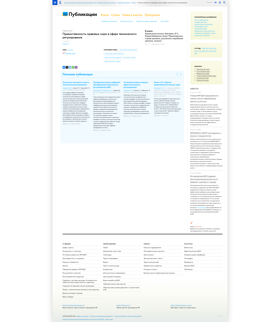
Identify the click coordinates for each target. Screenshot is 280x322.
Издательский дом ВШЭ (192, 251)
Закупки (65, 266)
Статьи (115, 15)
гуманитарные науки (201, 26)
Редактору (220, 316)
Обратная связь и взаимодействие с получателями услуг (121, 288)
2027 (207, 48)
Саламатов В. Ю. (67, 88)
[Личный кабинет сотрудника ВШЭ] (219, 2)
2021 (207, 51)
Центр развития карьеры (112, 277)
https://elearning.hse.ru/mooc (181, 305)
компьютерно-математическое (204, 31)
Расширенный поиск (127, 21)
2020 (211, 51)
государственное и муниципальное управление (203, 23)
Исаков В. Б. (66, 44)
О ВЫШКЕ (67, 244)
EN (211, 2)
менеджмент (207, 33)
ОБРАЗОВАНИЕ (109, 244)
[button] (117, 78)
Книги (105, 15)
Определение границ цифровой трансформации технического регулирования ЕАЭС (106, 84)
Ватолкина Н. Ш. (108, 90)
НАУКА (147, 244)
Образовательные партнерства (114, 284)
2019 (214, 51)
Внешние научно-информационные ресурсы (159, 273)
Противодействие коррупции (73, 277)
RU (208, 2)
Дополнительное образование (114, 273)
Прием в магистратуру (111, 266)
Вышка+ (105, 262)
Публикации (83, 14)
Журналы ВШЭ (189, 266)
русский (70, 50)
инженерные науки (200, 29)
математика (198, 33)
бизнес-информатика (201, 20)
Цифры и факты (68, 247)
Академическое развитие (153, 266)
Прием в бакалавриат (110, 258)
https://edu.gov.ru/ (123, 305)
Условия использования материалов (101, 316)
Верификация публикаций (109, 21)
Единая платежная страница (72, 293)
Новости (194, 88)
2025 (214, 48)
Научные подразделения (152, 247)
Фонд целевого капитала (71, 273)
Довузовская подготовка (112, 251)
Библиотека (188, 247)
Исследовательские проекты (154, 251)
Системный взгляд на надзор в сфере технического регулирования (136, 84)
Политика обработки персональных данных (127, 316)
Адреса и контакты (82, 316)
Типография (188, 258)
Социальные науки (203, 78)
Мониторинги (149, 255)
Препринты (152, 15)
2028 (203, 48)
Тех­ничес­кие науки (203, 80)
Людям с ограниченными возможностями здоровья (81, 289)
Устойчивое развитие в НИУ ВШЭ (75, 255)
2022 (203, 51)
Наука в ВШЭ (164, 21)
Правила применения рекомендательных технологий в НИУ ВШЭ (83, 319)
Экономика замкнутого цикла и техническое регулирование (76, 83)
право (214, 33)
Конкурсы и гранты (150, 269)
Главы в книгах (132, 15)
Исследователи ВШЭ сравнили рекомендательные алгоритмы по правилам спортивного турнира (204, 179)
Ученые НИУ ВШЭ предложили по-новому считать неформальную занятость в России (204, 98)
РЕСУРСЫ (188, 244)
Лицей (105, 247)
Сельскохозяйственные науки (206, 76)
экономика (206, 35)
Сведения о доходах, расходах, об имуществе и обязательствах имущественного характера (80, 281)
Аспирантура (107, 269)
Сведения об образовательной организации (78, 286)
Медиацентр (188, 262)
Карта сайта (109, 319)
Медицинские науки (203, 73)
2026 (211, 48)
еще (195, 53)
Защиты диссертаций (151, 262)
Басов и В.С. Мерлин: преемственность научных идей (167, 83)
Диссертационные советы (153, 258)
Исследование (201, 207)
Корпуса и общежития (70, 262)
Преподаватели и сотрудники (73, 258)
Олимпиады (107, 255)
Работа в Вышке (68, 297)
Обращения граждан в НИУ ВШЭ (74, 269)
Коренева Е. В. (158, 88)
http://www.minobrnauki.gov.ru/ (74, 305)
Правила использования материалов (146, 21)
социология (198, 35)
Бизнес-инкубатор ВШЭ (111, 280)
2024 (196, 51)
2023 (199, 51)
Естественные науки (203, 71)
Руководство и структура (72, 251)
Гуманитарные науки (203, 69)
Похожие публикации (78, 74)
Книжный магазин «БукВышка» (194, 255)
